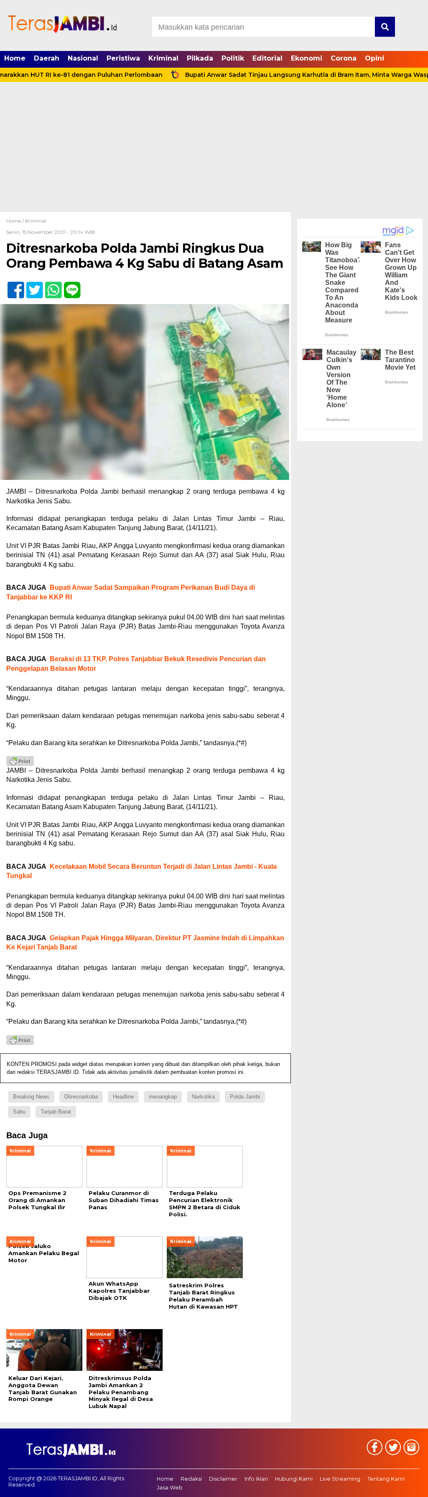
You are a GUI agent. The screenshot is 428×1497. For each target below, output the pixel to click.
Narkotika (203, 1097)
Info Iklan (256, 1479)
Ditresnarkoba (81, 1097)
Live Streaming (340, 1479)
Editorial (267, 58)
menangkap (163, 1097)
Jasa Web (170, 1487)
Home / (15, 221)
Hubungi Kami (294, 1479)
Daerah (46, 58)
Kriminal (163, 58)
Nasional (83, 58)
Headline (123, 1097)
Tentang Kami (386, 1479)
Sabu (19, 1112)
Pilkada (200, 58)
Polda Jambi (245, 1097)
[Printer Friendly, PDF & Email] (20, 761)
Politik (233, 58)
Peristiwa (123, 58)
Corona (344, 58)
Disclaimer (223, 1479)
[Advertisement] (214, 149)
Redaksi (191, 1479)
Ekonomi (306, 58)
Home (14, 58)
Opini (374, 58)
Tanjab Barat (56, 1112)
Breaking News (31, 1097)
